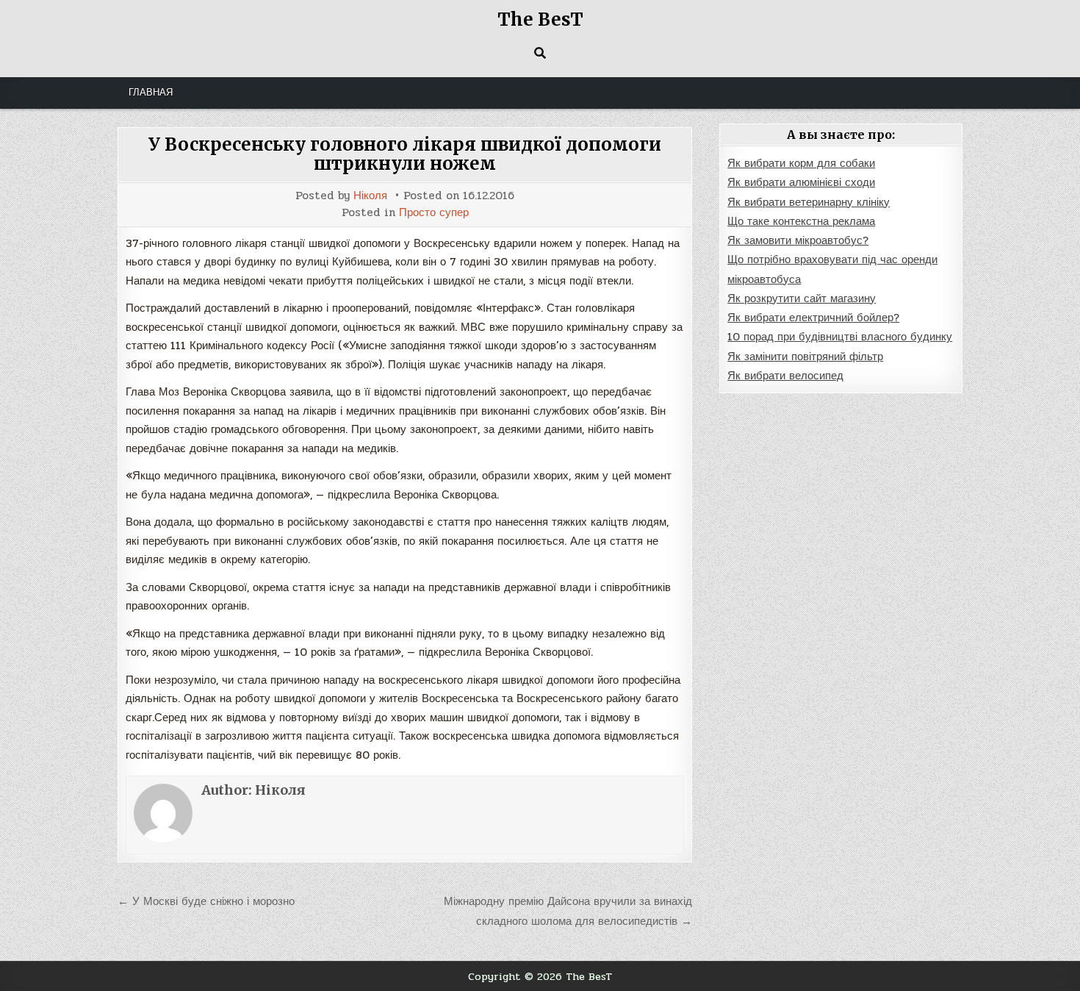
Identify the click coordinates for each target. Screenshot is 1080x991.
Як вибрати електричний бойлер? (813, 317)
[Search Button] (540, 53)
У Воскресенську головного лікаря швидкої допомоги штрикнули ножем (404, 154)
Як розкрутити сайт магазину (801, 298)
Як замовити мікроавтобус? (797, 240)
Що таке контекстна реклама (801, 221)
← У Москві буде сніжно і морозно (206, 901)
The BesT (540, 19)
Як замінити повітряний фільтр (805, 356)
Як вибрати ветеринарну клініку (808, 202)
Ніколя (370, 195)
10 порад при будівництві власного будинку (839, 337)
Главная (151, 93)
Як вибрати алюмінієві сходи (801, 182)
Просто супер (434, 212)
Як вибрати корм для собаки (801, 163)
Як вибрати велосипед (785, 375)
